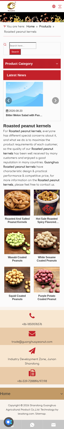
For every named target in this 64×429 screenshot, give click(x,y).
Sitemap (40, 413)
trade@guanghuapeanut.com (32, 341)
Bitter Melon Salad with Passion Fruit (24, 115)
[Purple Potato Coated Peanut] (47, 279)
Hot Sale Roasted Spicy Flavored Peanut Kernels (47, 220)
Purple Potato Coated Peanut (47, 297)
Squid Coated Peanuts (17, 297)
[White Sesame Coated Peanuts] (47, 241)
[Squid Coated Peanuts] (17, 279)
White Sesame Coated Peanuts (47, 259)
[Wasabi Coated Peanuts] (17, 241)
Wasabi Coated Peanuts (17, 259)
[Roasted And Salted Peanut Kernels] (17, 202)
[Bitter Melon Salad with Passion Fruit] (24, 106)
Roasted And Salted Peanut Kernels (17, 220)
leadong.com (26, 413)
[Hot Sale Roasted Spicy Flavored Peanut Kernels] (47, 202)
